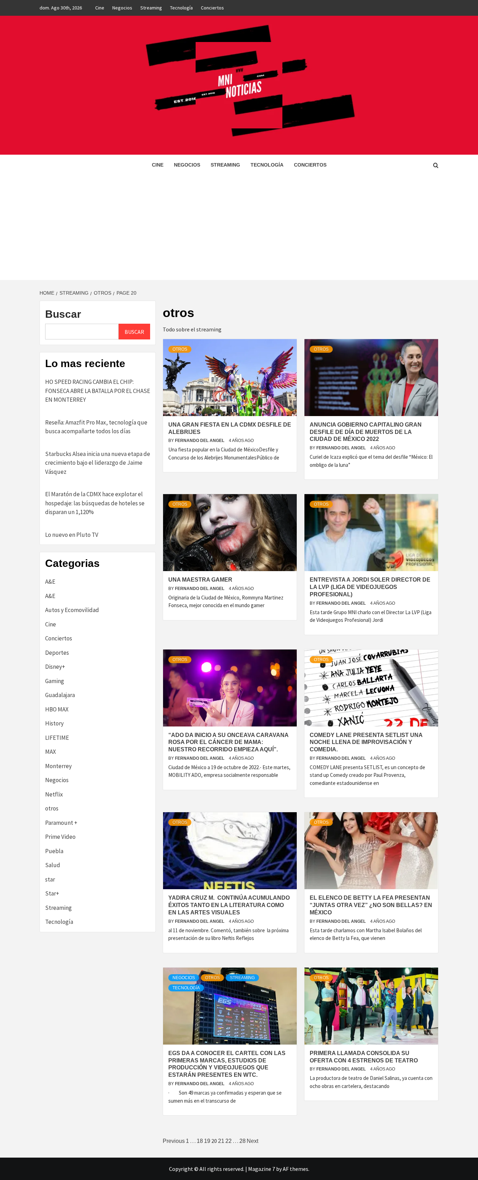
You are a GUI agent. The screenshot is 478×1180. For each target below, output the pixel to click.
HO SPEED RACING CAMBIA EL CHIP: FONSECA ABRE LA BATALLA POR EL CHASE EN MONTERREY (97, 390)
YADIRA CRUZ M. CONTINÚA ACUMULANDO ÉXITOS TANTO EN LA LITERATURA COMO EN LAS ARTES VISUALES (229, 905)
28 (242, 1141)
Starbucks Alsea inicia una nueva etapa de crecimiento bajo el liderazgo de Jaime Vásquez (97, 463)
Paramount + (61, 823)
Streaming (151, 8)
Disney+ (55, 666)
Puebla (54, 851)
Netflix (54, 794)
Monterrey (58, 766)
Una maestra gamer (200, 580)
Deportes (57, 652)
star (50, 879)
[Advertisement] (239, 227)
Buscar (63, 314)
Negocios (122, 8)
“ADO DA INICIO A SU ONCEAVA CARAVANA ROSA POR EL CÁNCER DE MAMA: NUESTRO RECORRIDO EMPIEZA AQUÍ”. (228, 742)
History (54, 723)
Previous (174, 1141)
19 (207, 1141)
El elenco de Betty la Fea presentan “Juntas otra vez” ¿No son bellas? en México (371, 905)
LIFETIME (57, 738)
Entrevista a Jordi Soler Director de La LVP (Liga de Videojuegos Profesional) (370, 587)
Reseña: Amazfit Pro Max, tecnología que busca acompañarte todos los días (96, 427)
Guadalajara (60, 695)
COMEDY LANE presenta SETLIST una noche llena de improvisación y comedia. (366, 742)
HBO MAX (57, 709)
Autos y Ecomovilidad (72, 610)
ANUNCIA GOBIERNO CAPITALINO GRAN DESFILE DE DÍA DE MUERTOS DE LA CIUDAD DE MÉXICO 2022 (366, 432)
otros (180, 349)
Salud (52, 865)
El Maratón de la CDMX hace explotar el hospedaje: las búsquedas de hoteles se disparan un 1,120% (95, 503)
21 (221, 1141)
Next (252, 1141)
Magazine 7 (261, 1168)
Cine (99, 8)
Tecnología (181, 8)
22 (228, 1141)
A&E (50, 581)
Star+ (52, 893)
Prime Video (60, 837)
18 (200, 1141)
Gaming (54, 681)
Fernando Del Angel (200, 440)
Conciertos (212, 8)
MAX (50, 752)
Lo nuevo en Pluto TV (71, 535)
